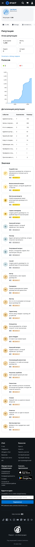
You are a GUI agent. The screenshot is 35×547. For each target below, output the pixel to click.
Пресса (20, 446)
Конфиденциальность (8, 476)
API (2, 460)
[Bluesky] (25, 520)
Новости (20, 449)
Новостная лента (6, 457)
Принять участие (23, 452)
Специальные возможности (5, 472)
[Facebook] (7, 520)
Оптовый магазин (23, 455)
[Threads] (28, 520)
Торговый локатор (23, 457)
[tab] (5, 24)
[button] (23, 3)
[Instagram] (14, 520)
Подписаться (17, 502)
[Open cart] (27, 3)
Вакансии (4, 455)
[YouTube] (18, 520)
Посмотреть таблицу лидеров (10, 56)
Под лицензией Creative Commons (17, 540)
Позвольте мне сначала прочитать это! (15, 505)
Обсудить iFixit (5, 452)
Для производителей (24, 460)
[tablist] (17, 25)
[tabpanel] (17, 231)
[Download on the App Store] (24, 472)
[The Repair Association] (32, 520)
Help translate (16, 514)
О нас (3, 446)
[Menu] (2, 3)
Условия (4, 479)
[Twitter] (10, 520)
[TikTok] (3, 520)
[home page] (11, 3)
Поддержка (4, 449)
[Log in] (32, 3)
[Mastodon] (21, 520)
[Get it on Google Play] (25, 478)
